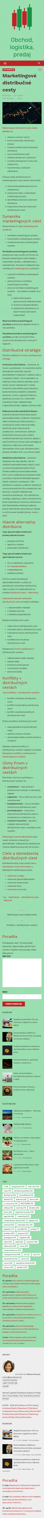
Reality (14, 1408)
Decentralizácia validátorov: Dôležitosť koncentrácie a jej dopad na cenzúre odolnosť (27, 1036)
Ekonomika (24, 1411)
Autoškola (6, 1408)
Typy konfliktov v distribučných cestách (20, 692)
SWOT (39, 1411)
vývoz (8, 1263)
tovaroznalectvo (12, 1250)
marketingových (21, 268)
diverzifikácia (26, 1195)
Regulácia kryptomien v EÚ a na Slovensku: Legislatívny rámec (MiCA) (26, 1022)
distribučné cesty (31, 897)
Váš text (6, 956)
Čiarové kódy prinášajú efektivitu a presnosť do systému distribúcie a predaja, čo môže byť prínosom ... (20, 1329)
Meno (4, 992)
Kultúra (5, 1417)
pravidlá (22, 1229)
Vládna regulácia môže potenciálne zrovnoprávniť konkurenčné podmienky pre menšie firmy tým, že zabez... (19, 1340)
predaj (35, 1229)
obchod (8, 900)
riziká (19, 1242)
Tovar (10, 1396)
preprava (23, 1233)
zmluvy (8, 1267)
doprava (21, 1199)
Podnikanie (6, 1411)
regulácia (24, 1238)
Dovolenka (27, 1417)
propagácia (10, 1238)
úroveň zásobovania (23, 649)
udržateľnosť (10, 1259)
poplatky (9, 1229)
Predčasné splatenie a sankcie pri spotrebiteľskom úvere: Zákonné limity (27, 1049)
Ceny (4, 1396)
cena (7, 1191)
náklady (33, 1221)
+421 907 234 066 (9, 1380)
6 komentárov (27, 1158)
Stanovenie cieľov (23, 867)
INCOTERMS (27, 1204)
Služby (15, 1396)
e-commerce (10, 1204)
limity (8, 1212)
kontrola (21, 1208)
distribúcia (15, 897)
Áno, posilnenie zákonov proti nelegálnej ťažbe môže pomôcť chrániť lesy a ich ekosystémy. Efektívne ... (21, 1500)
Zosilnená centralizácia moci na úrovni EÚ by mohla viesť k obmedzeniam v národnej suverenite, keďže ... (21, 1318)
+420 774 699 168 (9, 1383)
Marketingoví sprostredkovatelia (17, 837)
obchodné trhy (25, 1225)
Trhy (21, 1396)
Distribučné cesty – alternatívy (24, 592)
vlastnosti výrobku (15, 876)
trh (27, 1255)
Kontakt (5, 1399)
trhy (36, 1255)
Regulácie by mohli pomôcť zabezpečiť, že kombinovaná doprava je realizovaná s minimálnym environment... (21, 1488)
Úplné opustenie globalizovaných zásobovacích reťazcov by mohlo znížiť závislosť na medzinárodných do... (20, 1295)
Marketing (34, 1414)
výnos (25, 1259)
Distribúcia (8, 70)
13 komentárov (27, 1117)
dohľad (8, 1199)
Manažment (23, 1408)
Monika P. (25, 1440)
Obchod (8, 96)
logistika (9, 1216)
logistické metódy (25, 1212)
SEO (16, 1405)
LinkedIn (5, 1386)
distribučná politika (23, 1191)
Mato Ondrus (26, 1455)
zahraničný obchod (25, 1263)
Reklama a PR (24, 1405)
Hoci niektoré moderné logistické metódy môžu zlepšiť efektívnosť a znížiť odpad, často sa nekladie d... (21, 1284)
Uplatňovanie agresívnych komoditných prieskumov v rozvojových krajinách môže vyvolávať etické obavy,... (21, 1511)
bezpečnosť (18, 1187)
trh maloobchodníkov (17, 566)
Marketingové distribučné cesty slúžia (19, 128)
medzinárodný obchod (14, 1221)
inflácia (8, 1208)
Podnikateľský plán (10, 1414)
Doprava (30, 1393)
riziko (8, 1242)
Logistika (13, 1393)
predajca (9, 1233)
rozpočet (32, 1242)
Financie (15, 1411)
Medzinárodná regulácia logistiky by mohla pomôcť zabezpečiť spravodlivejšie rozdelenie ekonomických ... (19, 1306)
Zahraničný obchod (31, 1396)
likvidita (34, 1208)
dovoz (34, 1199)
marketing (23, 1216)
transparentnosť (12, 1255)
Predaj (37, 1393)
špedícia (22, 1267)
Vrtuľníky (34, 1405)
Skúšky (12, 1417)
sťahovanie (10, 1246)
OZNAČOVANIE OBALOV (22, 1124)
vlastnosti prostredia (16, 889)
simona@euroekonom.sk (12, 1377)
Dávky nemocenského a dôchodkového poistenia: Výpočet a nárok (27, 1076)
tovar (24, 1246)
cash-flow (33, 1187)
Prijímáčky (33, 1408)
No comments (34, 1440)
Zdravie (32, 1411)
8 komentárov (26, 1144)
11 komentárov (27, 1128)
